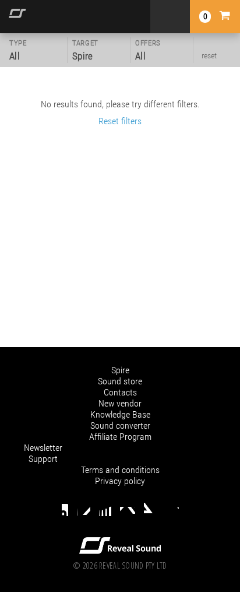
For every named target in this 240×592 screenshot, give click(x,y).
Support (43, 458)
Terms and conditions (120, 469)
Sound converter (120, 425)
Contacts (120, 392)
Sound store (120, 381)
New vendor (120, 403)
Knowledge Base (120, 414)
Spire (120, 370)
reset (209, 55)
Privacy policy (120, 480)
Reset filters (120, 121)
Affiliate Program (120, 436)
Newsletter (43, 447)
